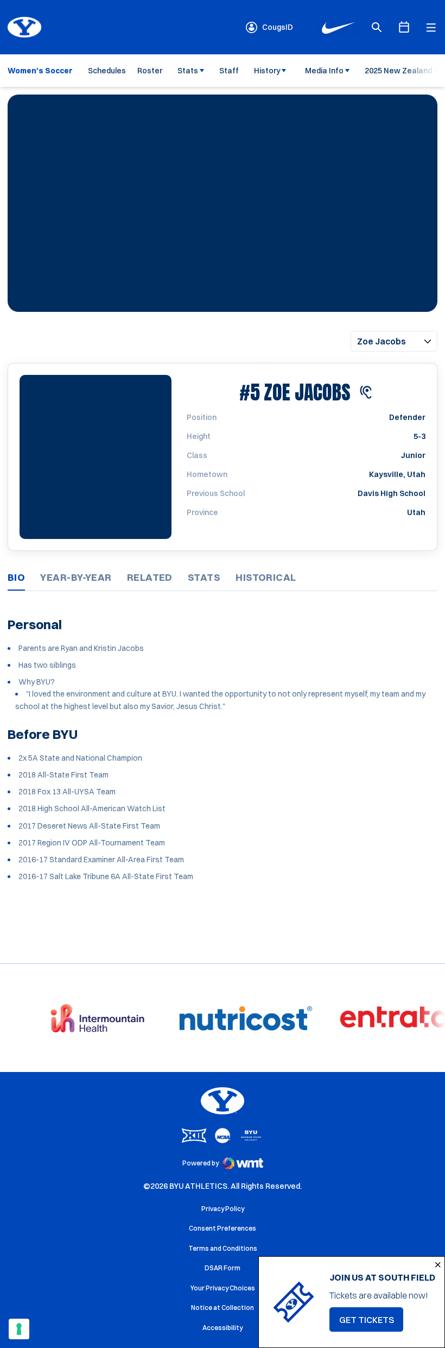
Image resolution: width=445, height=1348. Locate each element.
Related (150, 577)
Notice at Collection (222, 1307)
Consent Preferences (222, 1228)
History (267, 71)
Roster (149, 71)
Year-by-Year (75, 577)
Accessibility (222, 1327)
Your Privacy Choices (222, 1288)
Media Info (324, 71)
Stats (187, 71)
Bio (16, 577)
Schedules (107, 71)
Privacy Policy (222, 1209)
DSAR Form (222, 1268)
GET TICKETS (371, 1323)
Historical (266, 577)
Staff (229, 71)
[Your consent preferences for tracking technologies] (19, 1329)
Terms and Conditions (222, 1248)
